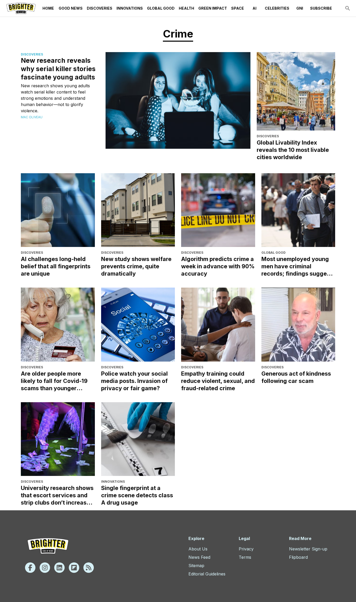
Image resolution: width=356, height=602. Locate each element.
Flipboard (298, 557)
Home (48, 8)
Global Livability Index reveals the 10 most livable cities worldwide (293, 149)
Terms (245, 557)
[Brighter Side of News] (21, 8)
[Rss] (88, 567)
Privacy (246, 548)
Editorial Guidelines (206, 573)
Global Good (161, 8)
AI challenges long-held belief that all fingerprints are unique (55, 266)
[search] (347, 8)
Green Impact (212, 8)
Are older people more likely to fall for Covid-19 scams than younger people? (54, 381)
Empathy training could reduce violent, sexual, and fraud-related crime (218, 381)
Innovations (129, 8)
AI (254, 8)
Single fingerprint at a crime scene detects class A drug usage (137, 495)
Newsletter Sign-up (308, 548)
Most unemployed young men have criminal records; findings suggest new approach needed (296, 266)
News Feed (199, 557)
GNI (299, 8)
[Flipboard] (74, 567)
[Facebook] (30, 567)
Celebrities (277, 8)
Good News (71, 8)
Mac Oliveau (31, 117)
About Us (197, 548)
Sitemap (196, 565)
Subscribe (321, 8)
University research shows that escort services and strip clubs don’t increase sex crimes (57, 495)
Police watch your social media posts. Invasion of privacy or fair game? (134, 381)
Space (237, 8)
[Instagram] (45, 567)
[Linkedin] (59, 567)
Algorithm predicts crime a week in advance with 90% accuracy (218, 266)
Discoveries (99, 8)
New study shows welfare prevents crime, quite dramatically (136, 266)
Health (186, 8)
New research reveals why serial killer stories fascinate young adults (58, 69)
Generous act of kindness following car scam (296, 377)
